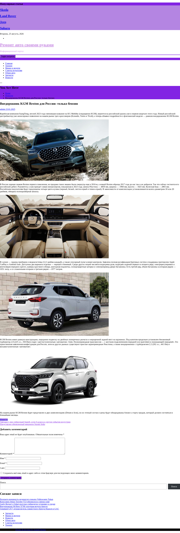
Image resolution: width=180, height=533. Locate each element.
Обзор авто (10, 73)
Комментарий (7, 454)
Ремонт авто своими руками (27, 44)
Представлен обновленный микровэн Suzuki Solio (22, 424)
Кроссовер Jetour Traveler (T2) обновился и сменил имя (24, 502)
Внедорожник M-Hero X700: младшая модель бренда (24, 506)
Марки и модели (12, 68)
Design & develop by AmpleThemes (30, 530)
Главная (8, 63)
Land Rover (8, 16)
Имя (2, 458)
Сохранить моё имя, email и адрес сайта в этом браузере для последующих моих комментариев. (46, 473)
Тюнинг (9, 66)
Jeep (3, 22)
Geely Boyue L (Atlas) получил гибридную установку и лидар (27, 504)
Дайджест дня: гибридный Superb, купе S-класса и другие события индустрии (35, 422)
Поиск (3, 482)
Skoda (4, 9)
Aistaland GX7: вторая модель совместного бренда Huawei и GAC (29, 509)
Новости (9, 77)
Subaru (5, 28)
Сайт (2, 468)
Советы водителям (13, 70)
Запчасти (9, 75)
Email (3, 463)
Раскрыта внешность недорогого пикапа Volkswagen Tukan (26, 499)
